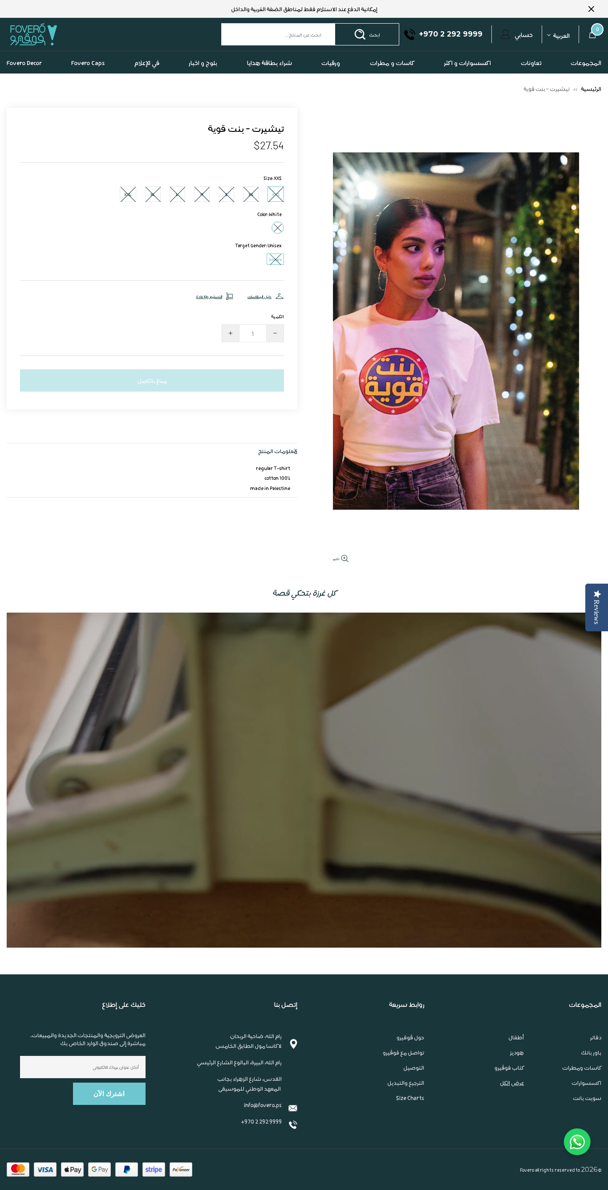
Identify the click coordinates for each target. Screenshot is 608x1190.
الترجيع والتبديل (405, 1083)
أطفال (516, 1037)
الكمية (277, 316)
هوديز (517, 1052)
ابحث (374, 34)
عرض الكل (512, 1083)
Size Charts (410, 1098)
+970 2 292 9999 (261, 1121)
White (277, 227)
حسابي (524, 34)
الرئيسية (591, 88)
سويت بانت (587, 1098)
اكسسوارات (586, 1083)
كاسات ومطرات (581, 1067)
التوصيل (413, 1067)
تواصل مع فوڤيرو (403, 1052)
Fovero (54, 34)
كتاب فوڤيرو (509, 1067)
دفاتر (595, 1037)
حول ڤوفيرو (410, 1037)
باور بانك (591, 1052)
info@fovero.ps (263, 1104)
